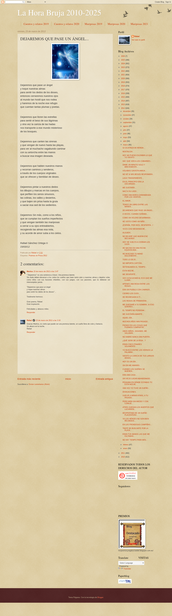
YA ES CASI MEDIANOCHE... (134, 229)
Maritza (30, 271)
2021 (123, 75)
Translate (127, 569)
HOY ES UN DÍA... (130, 362)
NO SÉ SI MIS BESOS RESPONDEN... (138, 174)
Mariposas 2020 (116, 24)
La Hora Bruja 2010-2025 (59, 12)
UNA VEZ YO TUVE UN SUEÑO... (136, 388)
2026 (123, 56)
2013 (123, 104)
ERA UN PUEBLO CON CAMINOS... (137, 290)
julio (125, 130)
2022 (123, 71)
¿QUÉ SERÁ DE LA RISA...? (134, 341)
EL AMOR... (127, 201)
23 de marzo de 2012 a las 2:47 (46, 271)
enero (125, 448)
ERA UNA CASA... (130, 375)
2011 (123, 453)
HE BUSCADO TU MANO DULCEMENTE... (133, 255)
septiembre (127, 122)
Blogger (100, 597)
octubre (126, 119)
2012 (123, 108)
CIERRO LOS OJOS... (131, 293)
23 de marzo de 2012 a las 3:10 (48, 320)
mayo (125, 137)
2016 (123, 93)
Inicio (68, 379)
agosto (126, 126)
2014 (123, 101)
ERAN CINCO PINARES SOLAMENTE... (132, 345)
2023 (123, 67)
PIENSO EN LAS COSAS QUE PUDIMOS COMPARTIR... (135, 326)
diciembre (127, 111)
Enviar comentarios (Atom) (39, 384)
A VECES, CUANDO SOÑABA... (135, 214)
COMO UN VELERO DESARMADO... (137, 218)
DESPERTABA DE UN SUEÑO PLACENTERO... (135, 414)
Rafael (29, 320)
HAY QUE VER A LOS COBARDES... (137, 161)
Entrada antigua (104, 379)
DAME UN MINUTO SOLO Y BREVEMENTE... (134, 166)
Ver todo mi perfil (138, 40)
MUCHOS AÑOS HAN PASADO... (136, 322)
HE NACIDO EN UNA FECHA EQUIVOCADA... (134, 249)
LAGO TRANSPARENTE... (133, 178)
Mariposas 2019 (93, 24)
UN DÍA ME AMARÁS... (132, 365)
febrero (126, 445)
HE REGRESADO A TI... (132, 297)
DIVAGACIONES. (129, 392)
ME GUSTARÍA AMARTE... (133, 314)
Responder (31, 312)
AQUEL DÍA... (128, 318)
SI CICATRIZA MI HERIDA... (134, 148)
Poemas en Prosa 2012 (38, 256)
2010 (123, 457)
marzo (125, 145)
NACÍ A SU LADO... (130, 191)
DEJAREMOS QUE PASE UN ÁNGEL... (138, 210)
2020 (123, 78)
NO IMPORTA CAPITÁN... (133, 263)
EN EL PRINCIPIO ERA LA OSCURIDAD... (133, 183)
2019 (123, 82)
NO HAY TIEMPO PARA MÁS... (135, 440)
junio (125, 134)
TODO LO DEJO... (130, 260)
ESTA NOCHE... (129, 271)
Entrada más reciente (28, 379)
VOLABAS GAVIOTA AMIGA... (135, 171)
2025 (123, 60)
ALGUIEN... (127, 233)
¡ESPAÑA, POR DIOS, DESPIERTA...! (138, 225)
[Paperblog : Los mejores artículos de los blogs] (125, 583)
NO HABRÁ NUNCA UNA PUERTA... (137, 337)
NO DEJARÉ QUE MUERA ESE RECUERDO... (135, 237)
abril (125, 141)
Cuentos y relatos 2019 (36, 24)
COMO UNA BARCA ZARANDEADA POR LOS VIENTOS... (137, 196)
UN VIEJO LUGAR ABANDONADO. (136, 379)
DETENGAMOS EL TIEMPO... (135, 267)
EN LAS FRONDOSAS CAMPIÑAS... (137, 425)
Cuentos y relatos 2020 (66, 24)
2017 (123, 90)
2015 (123, 97)
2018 (123, 86)
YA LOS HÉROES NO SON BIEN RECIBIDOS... (136, 420)
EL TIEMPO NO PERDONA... (134, 310)
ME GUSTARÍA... (129, 188)
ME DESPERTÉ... (130, 274)
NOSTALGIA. (128, 152)
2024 (123, 64)
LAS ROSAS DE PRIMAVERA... (135, 301)
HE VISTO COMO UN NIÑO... (134, 222)
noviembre (127, 115)
